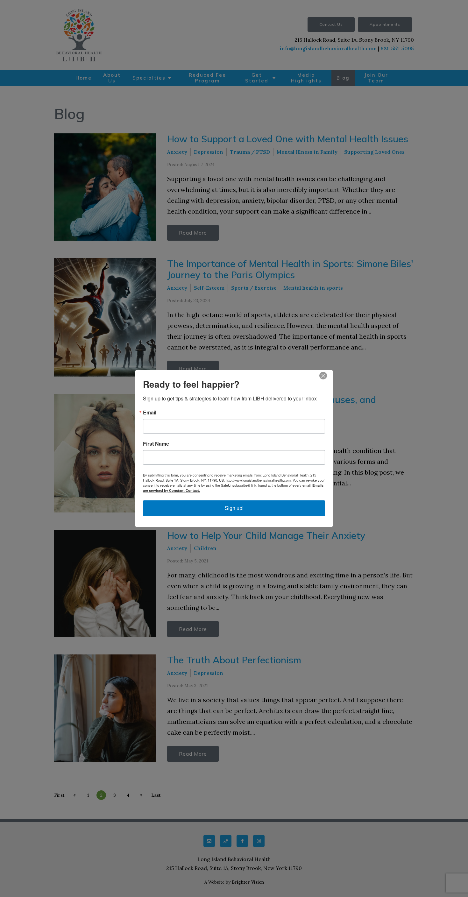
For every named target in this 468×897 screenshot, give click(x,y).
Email (149, 412)
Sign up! (234, 508)
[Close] (327, 375)
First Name (156, 443)
